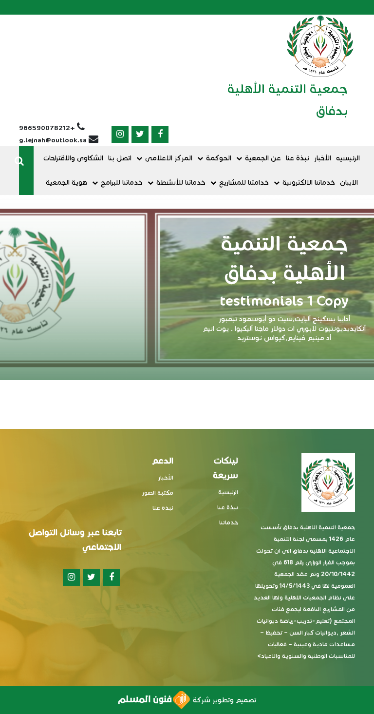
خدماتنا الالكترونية (308, 182)
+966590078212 (47, 128)
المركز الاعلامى (168, 158)
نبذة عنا (297, 158)
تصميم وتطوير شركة (223, 700)
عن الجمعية (263, 158)
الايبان (349, 182)
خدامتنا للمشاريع (244, 182)
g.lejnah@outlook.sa (53, 140)
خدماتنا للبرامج (122, 182)
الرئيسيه (348, 158)
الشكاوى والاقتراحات (73, 158)
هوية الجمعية (66, 182)
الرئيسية (228, 492)
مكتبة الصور (157, 492)
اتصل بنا (119, 158)
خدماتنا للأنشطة (181, 182)
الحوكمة (218, 158)
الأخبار (322, 158)
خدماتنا (228, 522)
